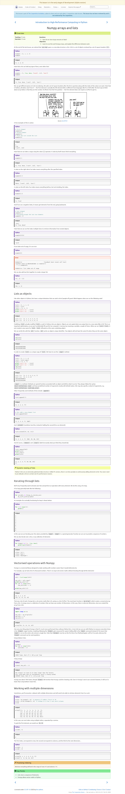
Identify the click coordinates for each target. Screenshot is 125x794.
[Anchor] (18, 22)
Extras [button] (55, 7)
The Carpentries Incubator (36, 13)
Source (99, 789)
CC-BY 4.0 (27, 789)
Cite (103, 789)
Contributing (92, 789)
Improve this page (73, 7)
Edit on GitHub (83, 789)
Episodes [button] (47, 7)
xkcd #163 (64, 121)
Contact (108, 789)
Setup (39, 7)
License (63, 7)
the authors (39, 789)
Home (21, 7)
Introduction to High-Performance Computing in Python (61, 22)
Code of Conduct (30, 7)
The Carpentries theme (78, 792)
